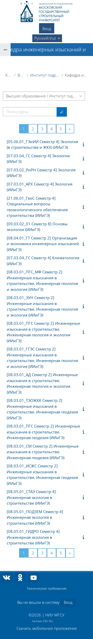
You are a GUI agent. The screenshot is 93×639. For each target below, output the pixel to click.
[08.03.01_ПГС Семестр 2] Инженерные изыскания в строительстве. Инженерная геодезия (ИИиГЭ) (43, 431)
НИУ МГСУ (54, 614)
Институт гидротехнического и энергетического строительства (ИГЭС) (44, 75)
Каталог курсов (8, 75)
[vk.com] (6, 577)
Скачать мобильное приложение (47, 628)
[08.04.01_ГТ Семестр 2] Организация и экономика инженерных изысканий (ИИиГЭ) (43, 243)
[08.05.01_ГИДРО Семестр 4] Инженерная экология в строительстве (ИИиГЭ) (33, 537)
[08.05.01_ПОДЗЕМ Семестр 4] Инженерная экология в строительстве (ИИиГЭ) (35, 517)
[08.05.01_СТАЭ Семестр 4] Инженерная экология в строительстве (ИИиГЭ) (31, 497)
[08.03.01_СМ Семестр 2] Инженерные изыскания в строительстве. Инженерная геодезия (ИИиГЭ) (43, 451)
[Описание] (84, 144)
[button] (47, 38)
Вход (46, 28)
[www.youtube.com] (33, 577)
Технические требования (46, 588)
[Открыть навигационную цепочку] (5, 49)
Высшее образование (21, 75)
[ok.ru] (20, 577)
